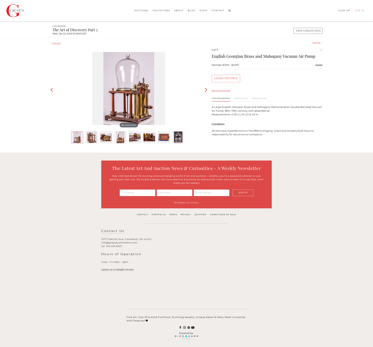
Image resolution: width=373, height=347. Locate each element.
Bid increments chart (221, 91)
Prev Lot (56, 43)
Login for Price (226, 78)
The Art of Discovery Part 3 (75, 29)
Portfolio (159, 214)
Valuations (161, 11)
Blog (192, 11)
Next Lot (316, 42)
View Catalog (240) (308, 31)
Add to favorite (321, 50)
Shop (203, 11)
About (179, 11)
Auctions (141, 11)
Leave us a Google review (117, 269)
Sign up (344, 11)
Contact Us (112, 231)
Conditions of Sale (223, 214)
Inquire (319, 64)
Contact (217, 11)
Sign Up (243, 193)
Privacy (186, 214)
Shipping (200, 214)
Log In (360, 11)
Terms (173, 214)
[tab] (221, 99)
